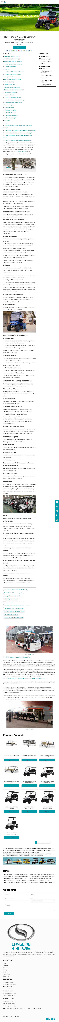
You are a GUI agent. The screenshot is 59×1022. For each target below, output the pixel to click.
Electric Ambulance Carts (9, 984)
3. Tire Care (7, 69)
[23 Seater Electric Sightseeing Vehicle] (47, 743)
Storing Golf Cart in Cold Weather (12, 596)
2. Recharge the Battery (10, 110)
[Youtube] (54, 1019)
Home (4, 963)
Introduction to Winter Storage (11, 56)
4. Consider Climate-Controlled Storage (15, 100)
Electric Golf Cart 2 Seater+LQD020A (11, 833)
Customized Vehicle (8, 982)
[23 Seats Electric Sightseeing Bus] (11, 769)
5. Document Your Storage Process (13, 102)
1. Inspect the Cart (9, 107)
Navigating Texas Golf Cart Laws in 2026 (15, 878)
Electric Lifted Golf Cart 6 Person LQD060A (47, 781)
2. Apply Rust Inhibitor (10, 95)
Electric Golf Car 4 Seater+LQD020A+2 (47, 807)
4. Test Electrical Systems (11, 115)
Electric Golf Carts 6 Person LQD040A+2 (11, 807)
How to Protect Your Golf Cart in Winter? (14, 611)
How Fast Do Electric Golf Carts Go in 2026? (16, 882)
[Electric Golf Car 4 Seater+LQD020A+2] (47, 797)
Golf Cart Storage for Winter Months (13, 602)
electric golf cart (21, 151)
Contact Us (6, 976)
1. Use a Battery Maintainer (11, 92)
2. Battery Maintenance (10, 66)
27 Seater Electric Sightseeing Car (11, 756)
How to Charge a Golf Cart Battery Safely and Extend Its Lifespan (16, 874)
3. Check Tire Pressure (10, 113)
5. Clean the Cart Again (10, 118)
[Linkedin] (49, 1019)
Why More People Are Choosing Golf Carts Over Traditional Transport (42, 874)
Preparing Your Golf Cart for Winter (13, 61)
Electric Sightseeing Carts (9, 993)
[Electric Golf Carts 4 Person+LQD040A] (29, 797)
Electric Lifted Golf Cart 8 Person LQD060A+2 (29, 781)
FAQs (5, 123)
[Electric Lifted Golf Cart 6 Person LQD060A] (47, 772)
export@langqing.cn (12, 1006)
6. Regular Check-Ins (10, 77)
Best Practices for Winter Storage (12, 79)
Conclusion (7, 120)
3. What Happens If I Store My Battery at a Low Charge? (18, 133)
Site (21, 44)
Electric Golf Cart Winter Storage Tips (13, 593)
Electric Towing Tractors (9, 995)
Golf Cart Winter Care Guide (11, 614)
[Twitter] (52, 1019)
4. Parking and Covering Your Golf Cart (14, 72)
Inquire (12, 760)
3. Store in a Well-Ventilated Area (13, 97)
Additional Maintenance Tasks (12, 87)
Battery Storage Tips (10, 84)
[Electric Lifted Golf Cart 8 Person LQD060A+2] (29, 772)
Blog (4, 972)
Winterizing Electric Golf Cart (11, 599)
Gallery (5, 970)
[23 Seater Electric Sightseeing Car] (29, 743)
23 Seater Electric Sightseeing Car (29, 756)
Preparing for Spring (9, 105)
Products (5, 965)
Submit (9, 913)
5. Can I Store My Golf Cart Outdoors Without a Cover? (18, 140)
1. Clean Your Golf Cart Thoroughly (13, 64)
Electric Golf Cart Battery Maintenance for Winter (16, 605)
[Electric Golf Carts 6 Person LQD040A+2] (11, 797)
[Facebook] (47, 1019)
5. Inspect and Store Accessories (13, 74)
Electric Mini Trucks (8, 989)
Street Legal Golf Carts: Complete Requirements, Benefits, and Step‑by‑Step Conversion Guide (16, 876)
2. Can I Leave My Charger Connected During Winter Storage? (20, 130)
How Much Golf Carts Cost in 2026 (39, 880)
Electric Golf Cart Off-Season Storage (13, 617)
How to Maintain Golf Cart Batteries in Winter (16, 880)
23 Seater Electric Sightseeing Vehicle (47, 756)
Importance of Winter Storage (12, 59)
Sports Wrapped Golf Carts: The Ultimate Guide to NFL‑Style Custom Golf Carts (42, 876)
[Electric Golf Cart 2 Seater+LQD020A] (11, 823)
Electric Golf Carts (7, 987)
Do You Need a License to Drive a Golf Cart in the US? (42, 882)
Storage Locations (9, 82)
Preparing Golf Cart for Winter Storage (13, 608)
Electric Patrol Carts (8, 991)
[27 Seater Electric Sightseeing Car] (11, 743)
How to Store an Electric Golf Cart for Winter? (15, 589)
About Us (5, 968)
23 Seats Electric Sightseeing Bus (11, 781)
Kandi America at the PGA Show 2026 (40, 878)
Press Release (6, 974)
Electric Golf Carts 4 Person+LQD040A (29, 807)
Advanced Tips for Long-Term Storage (13, 89)
